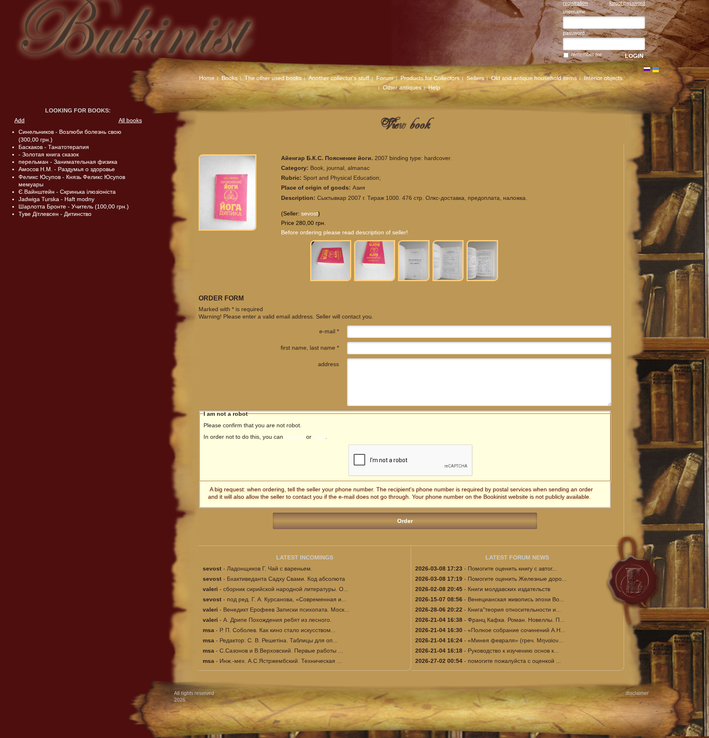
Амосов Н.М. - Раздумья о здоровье (66, 169)
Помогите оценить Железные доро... (517, 578)
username (574, 12)
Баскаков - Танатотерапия (53, 147)
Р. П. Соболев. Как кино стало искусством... (278, 630)
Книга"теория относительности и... (514, 609)
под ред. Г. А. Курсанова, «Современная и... (286, 599)
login (319, 436)
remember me (586, 54)
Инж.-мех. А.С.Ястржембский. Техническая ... (281, 661)
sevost (309, 213)
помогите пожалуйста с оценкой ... (514, 661)
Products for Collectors (430, 78)
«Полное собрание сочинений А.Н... (516, 630)
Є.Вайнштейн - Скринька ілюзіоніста (67, 191)
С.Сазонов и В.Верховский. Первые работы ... (281, 650)
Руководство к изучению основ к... (513, 650)
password (574, 33)
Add (19, 120)
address (328, 364)
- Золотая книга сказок (48, 154)
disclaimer (637, 693)
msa (208, 630)
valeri (210, 589)
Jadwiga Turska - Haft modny (56, 199)
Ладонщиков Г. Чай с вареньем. (269, 568)
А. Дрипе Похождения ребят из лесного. (277, 620)
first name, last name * (310, 347)
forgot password (627, 3)
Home (207, 78)
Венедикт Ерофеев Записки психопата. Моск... (286, 609)
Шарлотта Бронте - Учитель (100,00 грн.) (73, 206)
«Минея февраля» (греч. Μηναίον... (515, 640)
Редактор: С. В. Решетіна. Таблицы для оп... (279, 640)
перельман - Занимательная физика (67, 161)
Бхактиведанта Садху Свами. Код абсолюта (286, 578)
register (294, 436)
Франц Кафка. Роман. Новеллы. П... (516, 620)
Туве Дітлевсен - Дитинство (54, 214)
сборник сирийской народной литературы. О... (285, 589)
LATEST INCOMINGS (304, 557)
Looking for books (77, 110)
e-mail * (329, 331)
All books (130, 120)
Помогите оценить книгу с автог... (512, 568)
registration (575, 3)
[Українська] (655, 69)
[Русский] (647, 69)
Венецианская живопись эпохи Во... (516, 599)
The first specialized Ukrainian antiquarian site (152, 33)
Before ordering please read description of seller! (344, 232)
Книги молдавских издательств (509, 589)
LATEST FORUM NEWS (517, 557)
